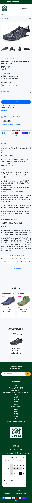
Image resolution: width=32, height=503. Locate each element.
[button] (28, 33)
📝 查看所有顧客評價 (16, 268)
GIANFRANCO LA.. (13, 334)
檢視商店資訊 (4, 111)
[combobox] (16, 14)
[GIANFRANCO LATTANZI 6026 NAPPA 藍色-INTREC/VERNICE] (16, 341)
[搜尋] (29, 14)
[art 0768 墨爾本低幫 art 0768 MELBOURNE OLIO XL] (8, 300)
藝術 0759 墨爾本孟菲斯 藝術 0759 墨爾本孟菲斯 (24, 309)
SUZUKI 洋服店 (17, 491)
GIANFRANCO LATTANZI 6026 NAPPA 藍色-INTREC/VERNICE (16, 351)
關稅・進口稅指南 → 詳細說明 (12, 124)
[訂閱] (28, 374)
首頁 (2, 18)
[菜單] (30, 8)
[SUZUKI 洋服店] (4, 8)
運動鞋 (9, 74)
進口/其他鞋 (7, 18)
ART (3, 293)
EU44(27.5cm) (15, 85)
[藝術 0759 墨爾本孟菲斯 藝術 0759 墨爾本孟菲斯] (24, 300)
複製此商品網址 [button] (7, 121)
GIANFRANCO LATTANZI (9, 58)
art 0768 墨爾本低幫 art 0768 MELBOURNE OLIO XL (8, 310)
